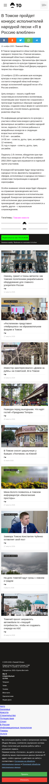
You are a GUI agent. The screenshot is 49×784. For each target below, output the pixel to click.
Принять (24, 774)
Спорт (3, 721)
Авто (2, 706)
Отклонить (24, 780)
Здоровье (5, 709)
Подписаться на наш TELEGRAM (15, 238)
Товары (4, 730)
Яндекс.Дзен (7, 700)
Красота (4, 712)
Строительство (8, 715)
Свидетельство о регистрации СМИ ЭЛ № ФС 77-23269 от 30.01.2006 (16, 666)
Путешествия (7, 718)
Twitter (5, 686)
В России (5, 724)
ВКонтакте (6, 693)
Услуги (3, 733)
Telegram (6, 682)
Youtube (5, 689)
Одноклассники (8, 696)
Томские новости (21, 218)
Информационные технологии (16, 727)
